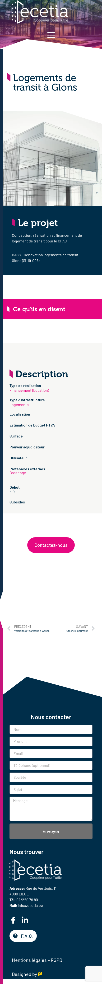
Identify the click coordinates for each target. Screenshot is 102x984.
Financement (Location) (29, 390)
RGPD (56, 960)
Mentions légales (29, 960)
